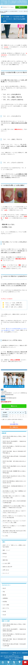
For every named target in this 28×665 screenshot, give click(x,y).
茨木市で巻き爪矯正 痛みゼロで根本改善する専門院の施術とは (14, 452)
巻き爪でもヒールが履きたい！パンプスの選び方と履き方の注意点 (14, 526)
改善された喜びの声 (7, 566)
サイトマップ (6, 573)
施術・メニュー (6, 550)
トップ (3, 664)
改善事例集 (14, 664)
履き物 (4, 594)
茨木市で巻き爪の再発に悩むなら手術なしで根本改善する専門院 (14, 437)
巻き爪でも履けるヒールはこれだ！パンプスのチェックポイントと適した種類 (14, 521)
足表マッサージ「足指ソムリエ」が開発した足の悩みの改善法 (14, 546)
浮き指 (4, 611)
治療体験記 (5, 598)
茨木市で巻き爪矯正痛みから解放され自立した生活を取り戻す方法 (14, 482)
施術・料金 (8, 664)
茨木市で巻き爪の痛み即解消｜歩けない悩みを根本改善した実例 (14, 467)
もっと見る (5, 535)
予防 (4, 591)
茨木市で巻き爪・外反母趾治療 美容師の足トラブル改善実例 (14, 487)
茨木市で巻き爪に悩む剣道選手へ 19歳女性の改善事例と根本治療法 (14, 442)
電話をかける (14, 406)
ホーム (1, 11)
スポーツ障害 (6, 604)
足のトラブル (6, 608)
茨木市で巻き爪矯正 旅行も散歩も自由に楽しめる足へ (14, 462)
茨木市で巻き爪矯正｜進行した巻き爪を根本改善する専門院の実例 (14, 501)
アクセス (19, 664)
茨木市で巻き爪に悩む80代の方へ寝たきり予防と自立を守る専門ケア (14, 477)
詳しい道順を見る (14, 427)
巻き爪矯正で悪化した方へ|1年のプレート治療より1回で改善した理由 (14, 496)
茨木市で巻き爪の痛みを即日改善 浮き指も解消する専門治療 (14, 457)
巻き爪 (4, 588)
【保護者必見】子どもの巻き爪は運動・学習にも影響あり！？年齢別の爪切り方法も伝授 (14, 506)
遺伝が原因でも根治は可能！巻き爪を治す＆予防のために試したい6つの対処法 (14, 531)
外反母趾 (5, 601)
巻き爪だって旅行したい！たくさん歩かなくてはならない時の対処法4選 (14, 516)
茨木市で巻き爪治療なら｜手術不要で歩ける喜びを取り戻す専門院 (14, 447)
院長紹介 (5, 553)
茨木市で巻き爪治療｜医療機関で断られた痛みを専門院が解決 (14, 472)
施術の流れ (5, 560)
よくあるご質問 (6, 563)
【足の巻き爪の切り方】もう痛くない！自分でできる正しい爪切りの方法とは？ (14, 511)
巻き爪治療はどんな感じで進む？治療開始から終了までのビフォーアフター (14, 491)
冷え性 (4, 614)
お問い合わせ (6, 569)
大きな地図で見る (14, 424)
